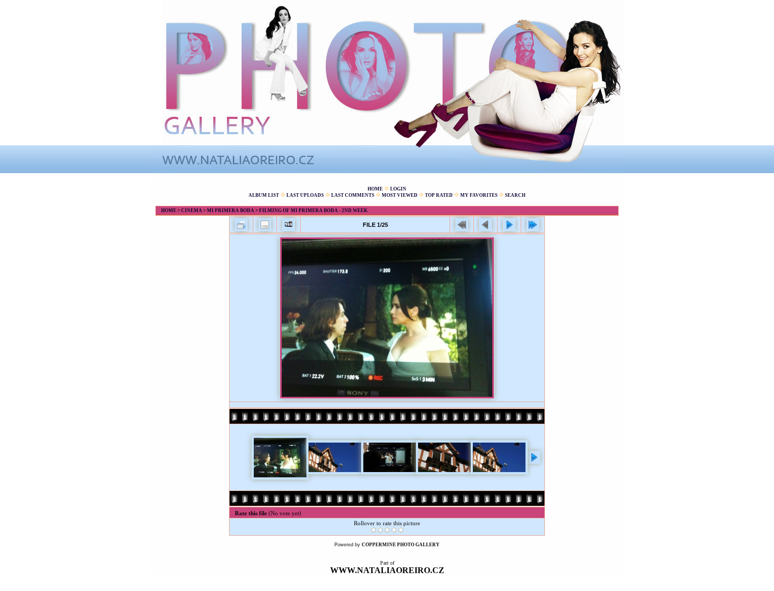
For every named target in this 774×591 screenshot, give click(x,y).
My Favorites (479, 195)
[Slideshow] (288, 225)
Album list (264, 195)
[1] (373, 530)
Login (398, 189)
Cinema (191, 210)
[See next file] (509, 225)
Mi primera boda (230, 210)
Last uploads (305, 195)
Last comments (352, 195)
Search (515, 195)
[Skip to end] (532, 225)
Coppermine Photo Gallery (401, 544)
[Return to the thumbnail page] (241, 225)
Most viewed (400, 195)
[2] (380, 530)
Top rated (439, 195)
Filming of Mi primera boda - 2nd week (313, 210)
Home (375, 189)
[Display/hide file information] (264, 225)
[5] (401, 530)
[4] (394, 530)
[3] (387, 530)
